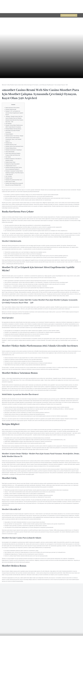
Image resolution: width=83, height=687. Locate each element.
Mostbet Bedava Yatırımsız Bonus (13, 128)
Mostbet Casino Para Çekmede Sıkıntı (14, 146)
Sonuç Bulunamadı (10, 151)
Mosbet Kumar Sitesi (10, 162)
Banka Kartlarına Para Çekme (12, 107)
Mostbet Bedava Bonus (11, 148)
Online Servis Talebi (10, 181)
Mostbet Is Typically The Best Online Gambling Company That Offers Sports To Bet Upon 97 (15, 172)
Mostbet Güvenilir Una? (11, 144)
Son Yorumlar (9, 176)
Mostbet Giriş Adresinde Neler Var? (14, 179)
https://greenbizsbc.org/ (65, 236)
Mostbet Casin (9, 178)
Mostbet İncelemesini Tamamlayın (14, 149)
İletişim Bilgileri (9, 134)
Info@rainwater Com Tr (11, 165)
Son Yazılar (8, 156)
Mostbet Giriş (9, 142)
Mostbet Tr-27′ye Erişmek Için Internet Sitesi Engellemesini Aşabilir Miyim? (14, 113)
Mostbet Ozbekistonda (11, 109)
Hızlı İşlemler (9, 123)
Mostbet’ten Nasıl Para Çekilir (13, 163)
